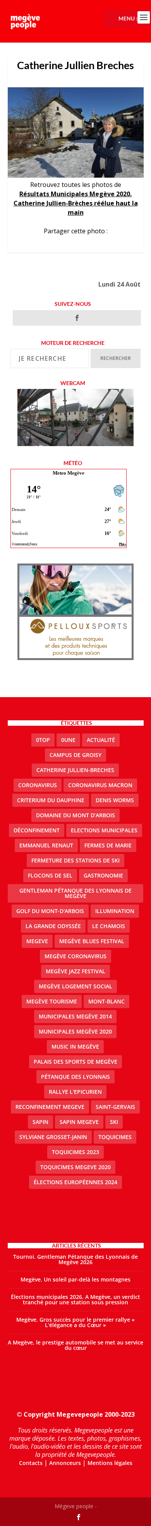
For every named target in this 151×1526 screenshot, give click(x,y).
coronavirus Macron (100, 785)
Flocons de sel (50, 875)
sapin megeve (79, 1121)
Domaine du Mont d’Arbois (75, 815)
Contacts (31, 1463)
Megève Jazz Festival (75, 971)
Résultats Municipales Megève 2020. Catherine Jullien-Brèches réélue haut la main (76, 203)
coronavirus (37, 785)
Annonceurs (65, 1463)
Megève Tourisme (51, 1001)
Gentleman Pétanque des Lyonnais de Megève (75, 893)
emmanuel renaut (46, 845)
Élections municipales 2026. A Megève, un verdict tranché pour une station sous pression (75, 1299)
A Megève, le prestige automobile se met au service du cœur (75, 1345)
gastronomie (103, 875)
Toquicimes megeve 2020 (75, 1167)
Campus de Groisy (75, 755)
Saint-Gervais (115, 1106)
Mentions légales (110, 1463)
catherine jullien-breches (75, 770)
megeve (37, 941)
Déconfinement (37, 830)
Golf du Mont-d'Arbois (50, 911)
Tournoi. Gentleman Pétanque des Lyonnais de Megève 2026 (75, 1259)
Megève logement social (75, 986)
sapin (40, 1121)
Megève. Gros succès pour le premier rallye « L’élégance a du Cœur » (75, 1322)
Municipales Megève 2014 (75, 1016)
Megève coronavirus (75, 956)
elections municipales (104, 830)
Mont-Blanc (106, 1001)
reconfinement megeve (49, 1106)
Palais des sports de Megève (75, 1061)
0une (68, 739)
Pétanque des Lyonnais (75, 1076)
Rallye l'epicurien (75, 1091)
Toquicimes (115, 1137)
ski (114, 1121)
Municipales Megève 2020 (75, 1031)
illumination (114, 911)
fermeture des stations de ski (75, 860)
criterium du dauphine (50, 800)
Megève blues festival (91, 941)
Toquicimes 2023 (75, 1152)
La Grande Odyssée (53, 926)
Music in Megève (75, 1046)
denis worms (115, 800)
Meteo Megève (68, 473)
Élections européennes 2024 (75, 1182)
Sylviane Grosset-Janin (53, 1137)
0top (43, 739)
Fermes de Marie (108, 845)
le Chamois (108, 926)
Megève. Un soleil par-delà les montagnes (75, 1279)
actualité (101, 739)
